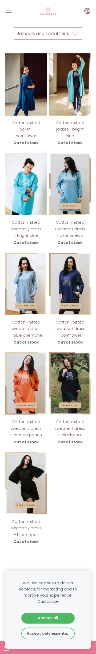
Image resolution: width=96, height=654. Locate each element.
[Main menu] (8, 10)
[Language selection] (87, 10)
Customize (48, 601)
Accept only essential (48, 633)
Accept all (48, 618)
